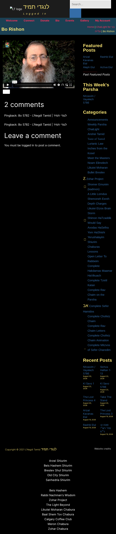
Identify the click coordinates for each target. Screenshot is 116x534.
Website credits (102, 448)
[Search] (75, 13)
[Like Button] (6, 92)
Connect (29, 20)
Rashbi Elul (106, 56)
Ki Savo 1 (88, 383)
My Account (102, 20)
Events (69, 20)
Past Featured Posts (96, 74)
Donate (44, 20)
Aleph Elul (89, 67)
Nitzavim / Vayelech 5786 (89, 99)
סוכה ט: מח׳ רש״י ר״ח (105, 428)
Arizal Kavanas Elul (88, 60)
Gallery (84, 20)
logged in (28, 145)
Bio (57, 20)
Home (90, 27)
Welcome (12, 20)
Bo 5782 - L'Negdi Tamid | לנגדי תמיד (42, 115)
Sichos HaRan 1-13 (105, 370)
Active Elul (106, 67)
